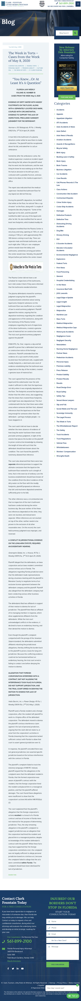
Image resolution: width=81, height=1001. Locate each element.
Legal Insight (62, 302)
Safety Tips (61, 396)
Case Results (62, 178)
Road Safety (61, 392)
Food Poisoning (63, 272)
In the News (61, 285)
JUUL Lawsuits (62, 293)
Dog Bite (60, 231)
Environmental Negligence (67, 255)
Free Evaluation (57, 964)
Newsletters (61, 345)
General (60, 276)
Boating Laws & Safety (65, 157)
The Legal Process (64, 417)
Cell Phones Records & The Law (67, 183)
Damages (60, 211)
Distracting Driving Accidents (64, 225)
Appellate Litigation (64, 118)
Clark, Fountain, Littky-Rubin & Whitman (17, 983)
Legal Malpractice (64, 306)
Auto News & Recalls (65, 135)
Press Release (62, 370)
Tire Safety (61, 430)
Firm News (61, 268)
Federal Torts (62, 263)
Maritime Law (62, 315)
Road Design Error (64, 387)
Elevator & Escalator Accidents (65, 249)
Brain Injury (61, 161)
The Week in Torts (64, 422)
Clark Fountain (36, 70)
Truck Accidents (63, 434)
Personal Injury (63, 362)
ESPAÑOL (70, 6)
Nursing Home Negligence (67, 349)
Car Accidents (62, 174)
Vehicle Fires (62, 443)
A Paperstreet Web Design (40, 988)
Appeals (60, 114)
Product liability (63, 374)
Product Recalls (63, 379)
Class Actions (62, 189)
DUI (58, 239)
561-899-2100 (66, 3)
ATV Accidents (62, 123)
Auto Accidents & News (66, 127)
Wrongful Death (63, 456)
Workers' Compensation (66, 452)
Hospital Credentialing (65, 280)
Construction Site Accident (67, 194)
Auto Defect (61, 131)
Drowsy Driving (63, 235)
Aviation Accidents (64, 140)
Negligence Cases (64, 336)
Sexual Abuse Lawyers (65, 400)
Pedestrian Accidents (65, 357)
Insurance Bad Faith (64, 289)
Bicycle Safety (62, 148)
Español (41, 985)
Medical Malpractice (64, 323)
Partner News (62, 353)
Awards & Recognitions (66, 144)
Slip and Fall (61, 405)
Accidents (60, 110)
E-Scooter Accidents (64, 243)
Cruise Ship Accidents (65, 207)
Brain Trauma (62, 165)
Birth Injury (61, 152)
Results (59, 383)
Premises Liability (63, 366)
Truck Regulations (64, 439)
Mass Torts (61, 319)
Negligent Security (64, 340)
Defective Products (64, 215)
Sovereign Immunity (65, 413)
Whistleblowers (63, 447)
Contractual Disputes (65, 198)
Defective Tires (62, 219)
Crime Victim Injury (64, 202)
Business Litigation (64, 170)
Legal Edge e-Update (65, 298)
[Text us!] (73, 996)
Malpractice (61, 310)
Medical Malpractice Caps (67, 327)
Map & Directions (14, 961)
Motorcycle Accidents (65, 332)
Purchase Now (67, 97)
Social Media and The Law (67, 409)
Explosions (61, 259)
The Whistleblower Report (67, 426)
